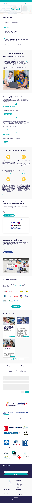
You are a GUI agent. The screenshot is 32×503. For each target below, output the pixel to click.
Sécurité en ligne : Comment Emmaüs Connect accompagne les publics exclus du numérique (9, 328)
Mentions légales (16, 497)
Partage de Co (18, 486)
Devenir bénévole (6, 492)
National (11, 330)
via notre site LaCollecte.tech (16, 285)
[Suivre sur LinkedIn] (22, 494)
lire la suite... (12, 336)
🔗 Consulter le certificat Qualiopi (16, 231)
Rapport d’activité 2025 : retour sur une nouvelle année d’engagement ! (22, 326)
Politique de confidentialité (16, 499)
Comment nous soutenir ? (16, 306)
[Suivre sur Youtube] (24, 494)
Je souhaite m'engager (8, 252)
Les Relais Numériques (20, 484)
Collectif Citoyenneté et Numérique (21, 487)
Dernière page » (21, 359)
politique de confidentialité (16, 467)
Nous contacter (6, 142)
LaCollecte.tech (8, 60)
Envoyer (26, 391)
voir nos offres (26, 61)
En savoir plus (5, 128)
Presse (17, 483)
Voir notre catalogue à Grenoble (9, 215)
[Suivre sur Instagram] (19, 494)
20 (11, 359)
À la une (9, 330)
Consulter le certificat (6, 414)
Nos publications (19, 482)
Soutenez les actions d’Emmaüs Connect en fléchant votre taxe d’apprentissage (9, 349)
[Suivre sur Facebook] (17, 494)
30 (13, 359)
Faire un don (6, 493)
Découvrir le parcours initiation (8, 114)
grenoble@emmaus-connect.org (10, 45)
